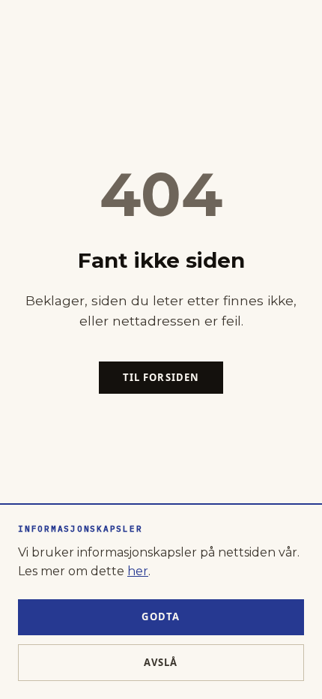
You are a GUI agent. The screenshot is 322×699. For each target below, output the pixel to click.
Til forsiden (160, 377)
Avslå (161, 662)
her (137, 571)
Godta (161, 616)
